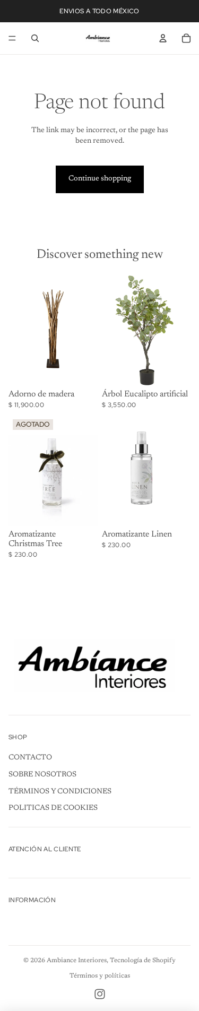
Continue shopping (99, 179)
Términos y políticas (100, 976)
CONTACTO (30, 758)
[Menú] (12, 38)
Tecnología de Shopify (143, 960)
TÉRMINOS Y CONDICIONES (59, 792)
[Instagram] (99, 994)
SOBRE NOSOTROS (42, 775)
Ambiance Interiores (77, 960)
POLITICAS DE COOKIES (53, 808)
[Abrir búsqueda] (35, 38)
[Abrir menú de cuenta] (163, 38)
